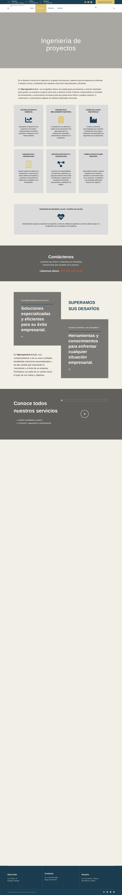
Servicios (40, 8)
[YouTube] (114, 892)
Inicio (32, 8)
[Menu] (8, 8)
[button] (85, 414)
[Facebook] (85, 2)
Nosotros (51, 8)
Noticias (60, 8)
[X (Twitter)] (88, 2)
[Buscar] (114, 8)
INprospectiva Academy (105, 2)
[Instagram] (91, 2)
